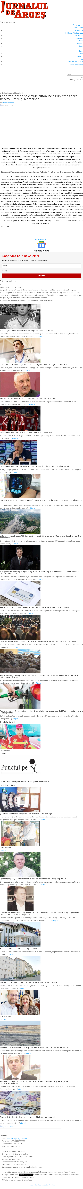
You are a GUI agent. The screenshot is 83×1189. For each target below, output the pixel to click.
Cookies (52, 1185)
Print (81, 51)
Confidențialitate (41, 1185)
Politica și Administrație (74, 33)
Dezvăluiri (79, 35)
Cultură (80, 43)
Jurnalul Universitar (75, 61)
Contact (30, 1185)
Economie (79, 38)
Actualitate (79, 30)
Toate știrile (78, 28)
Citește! (39, 336)
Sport (81, 46)
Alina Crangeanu (8, 103)
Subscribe (41, 276)
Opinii (81, 41)
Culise (80, 59)
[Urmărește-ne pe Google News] (41, 246)
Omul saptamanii (76, 64)
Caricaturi (79, 56)
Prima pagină (78, 25)
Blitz (81, 54)
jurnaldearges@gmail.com (17, 1138)
